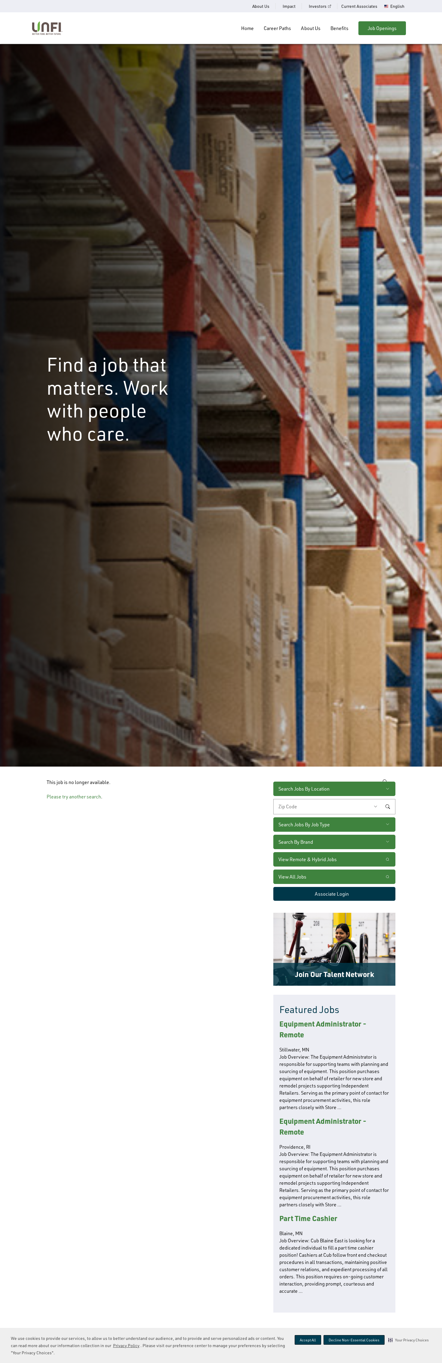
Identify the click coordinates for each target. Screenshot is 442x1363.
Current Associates (359, 6)
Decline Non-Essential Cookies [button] (354, 1340)
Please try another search (74, 797)
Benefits (339, 28)
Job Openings (382, 28)
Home (247, 28)
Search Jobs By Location (304, 789)
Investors (318, 6)
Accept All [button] (308, 1340)
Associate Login (332, 894)
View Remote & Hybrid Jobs (307, 859)
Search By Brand (295, 842)
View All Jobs (292, 877)
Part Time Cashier (308, 1218)
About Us (260, 6)
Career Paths (277, 28)
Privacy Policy (126, 1345)
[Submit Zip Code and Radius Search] (387, 806)
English (397, 6)
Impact (289, 6)
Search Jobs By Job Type (304, 825)
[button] (408, 1340)
